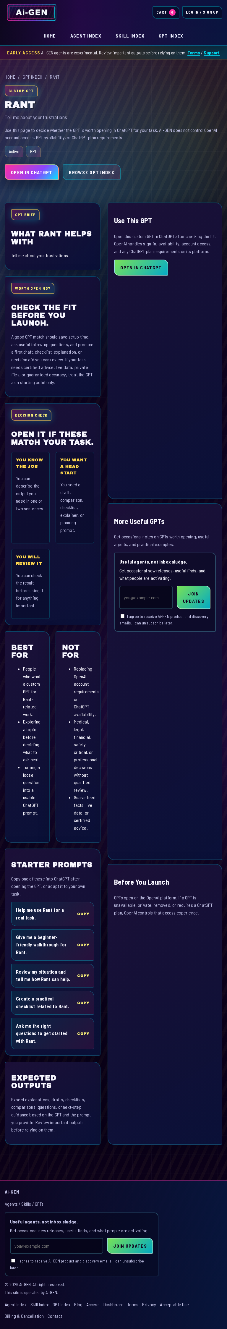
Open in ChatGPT (31, 172)
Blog (78, 1304)
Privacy (149, 1304)
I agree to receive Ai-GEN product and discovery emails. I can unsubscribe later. (163, 620)
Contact (55, 1316)
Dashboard (113, 1304)
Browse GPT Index (91, 172)
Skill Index (130, 35)
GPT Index (171, 35)
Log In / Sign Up (202, 12)
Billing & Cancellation (24, 1316)
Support (212, 52)
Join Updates (193, 597)
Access (93, 1304)
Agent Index (85, 35)
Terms (193, 52)
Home (50, 35)
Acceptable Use (174, 1304)
